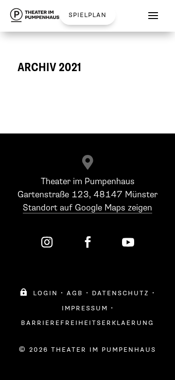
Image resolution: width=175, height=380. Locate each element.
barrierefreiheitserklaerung (87, 322)
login (39, 293)
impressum (85, 308)
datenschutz (120, 293)
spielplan (87, 14)
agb (75, 293)
